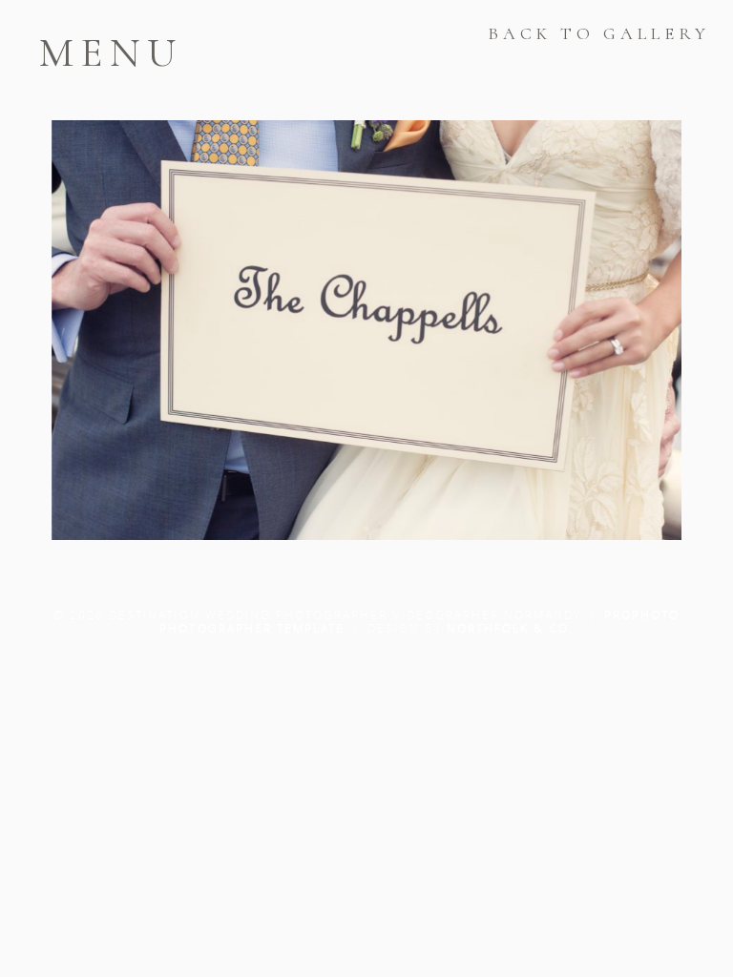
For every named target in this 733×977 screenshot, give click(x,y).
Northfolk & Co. (510, 627)
